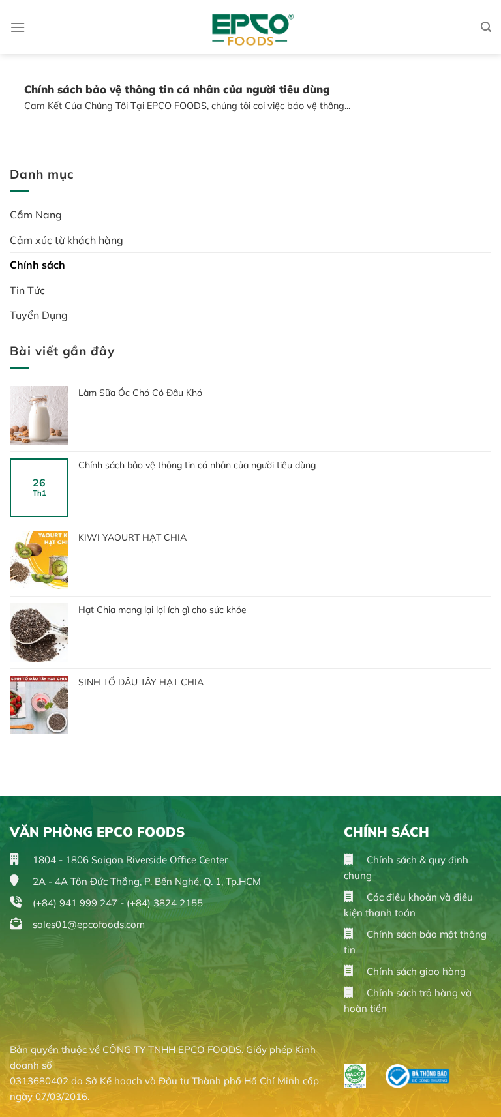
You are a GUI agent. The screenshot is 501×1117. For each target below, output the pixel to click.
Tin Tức (27, 290)
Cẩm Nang (36, 214)
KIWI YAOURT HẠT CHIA (133, 537)
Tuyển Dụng (39, 314)
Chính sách (37, 264)
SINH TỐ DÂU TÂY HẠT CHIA (141, 682)
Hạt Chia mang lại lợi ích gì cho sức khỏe (162, 610)
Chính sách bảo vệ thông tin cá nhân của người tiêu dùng (197, 465)
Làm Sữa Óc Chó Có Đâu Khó (140, 392)
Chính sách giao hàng (415, 971)
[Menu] (17, 27)
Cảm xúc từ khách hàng (66, 239)
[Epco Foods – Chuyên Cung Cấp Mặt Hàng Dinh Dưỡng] (251, 27)
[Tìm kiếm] (486, 27)
